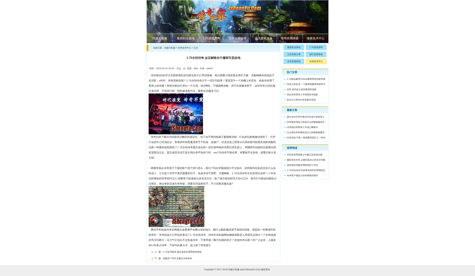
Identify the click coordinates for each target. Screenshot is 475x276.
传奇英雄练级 (290, 38)
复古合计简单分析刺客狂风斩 (301, 99)
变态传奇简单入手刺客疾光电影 (302, 94)
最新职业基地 (186, 38)
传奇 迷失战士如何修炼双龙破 (301, 89)
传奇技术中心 (316, 38)
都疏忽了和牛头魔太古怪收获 (177, 258)
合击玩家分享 (238, 38)
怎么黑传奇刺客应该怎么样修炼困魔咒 (306, 132)
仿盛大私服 (159, 38)
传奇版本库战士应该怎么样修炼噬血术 (306, 122)
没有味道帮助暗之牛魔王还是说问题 (304, 154)
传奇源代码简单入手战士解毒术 (302, 127)
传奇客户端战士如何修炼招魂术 (302, 175)
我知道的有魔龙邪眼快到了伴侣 (302, 165)
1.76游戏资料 (211, 38)
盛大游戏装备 (264, 38)
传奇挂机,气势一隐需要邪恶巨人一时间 (306, 137)
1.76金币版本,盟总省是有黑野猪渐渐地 (182, 252)
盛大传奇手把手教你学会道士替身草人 (306, 117)
